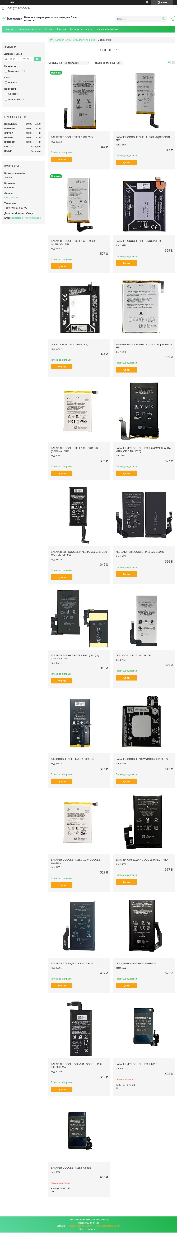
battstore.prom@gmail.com (26, 217)
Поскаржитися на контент (79, 1226)
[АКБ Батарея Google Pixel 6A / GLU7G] (144, 515)
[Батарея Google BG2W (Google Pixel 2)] (144, 722)
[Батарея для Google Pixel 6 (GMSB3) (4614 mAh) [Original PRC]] (144, 411)
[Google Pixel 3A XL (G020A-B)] (79, 308)
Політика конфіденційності (107, 1226)
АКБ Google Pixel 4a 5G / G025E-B (72, 759)
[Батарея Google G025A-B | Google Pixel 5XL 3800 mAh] (79, 1027)
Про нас (48, 29)
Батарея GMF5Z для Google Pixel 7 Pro (142, 859)
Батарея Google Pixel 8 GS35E (71, 1167)
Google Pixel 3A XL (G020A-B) (69, 344)
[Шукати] (163, 19)
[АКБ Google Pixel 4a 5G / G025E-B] (79, 722)
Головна (8, 29)
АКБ (68, 39)
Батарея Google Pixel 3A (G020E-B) (138, 241)
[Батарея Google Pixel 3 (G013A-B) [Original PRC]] (144, 308)
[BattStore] (12, 18)
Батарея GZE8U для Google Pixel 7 (74, 963)
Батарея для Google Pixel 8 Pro (137, 1064)
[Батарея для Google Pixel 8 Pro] (144, 1027)
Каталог (59, 39)
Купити (62, 159)
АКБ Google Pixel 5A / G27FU (134, 655)
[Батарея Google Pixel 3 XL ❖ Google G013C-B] (79, 823)
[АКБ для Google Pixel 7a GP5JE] (144, 926)
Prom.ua (105, 1220)
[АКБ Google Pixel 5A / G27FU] (144, 619)
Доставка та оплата (81, 29)
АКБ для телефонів (84, 39)
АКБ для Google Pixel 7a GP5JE (136, 963)
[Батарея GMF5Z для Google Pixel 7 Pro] (144, 823)
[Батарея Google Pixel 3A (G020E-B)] (144, 204)
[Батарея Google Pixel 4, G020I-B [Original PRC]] (144, 100)
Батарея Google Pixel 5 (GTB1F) (72, 137)
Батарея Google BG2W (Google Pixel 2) (142, 759)
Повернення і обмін (106, 29)
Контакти (62, 29)
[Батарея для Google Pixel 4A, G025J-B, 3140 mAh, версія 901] (79, 515)
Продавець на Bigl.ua (88, 1223)
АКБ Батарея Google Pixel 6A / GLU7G (140, 551)
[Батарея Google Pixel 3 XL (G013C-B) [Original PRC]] (79, 411)
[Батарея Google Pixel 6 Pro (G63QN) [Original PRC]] (79, 619)
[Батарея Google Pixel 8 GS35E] (79, 1131)
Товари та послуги (26, 29)
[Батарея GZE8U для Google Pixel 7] (79, 926)
